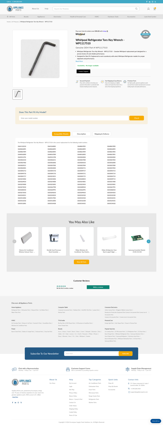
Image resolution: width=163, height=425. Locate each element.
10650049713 (111, 179)
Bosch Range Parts (109, 334)
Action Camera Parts (110, 310)
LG (75, 334)
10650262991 (81, 190)
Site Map (71, 389)
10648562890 (22, 154)
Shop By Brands (113, 386)
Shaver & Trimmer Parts (131, 323)
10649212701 (22, 157)
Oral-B (79, 334)
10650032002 (52, 162)
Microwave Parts (93, 393)
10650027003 (111, 160)
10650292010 (52, 192)
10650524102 (81, 198)
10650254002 (22, 179)
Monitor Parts (61, 312)
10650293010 (111, 192)
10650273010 (22, 192)
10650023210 (22, 160)
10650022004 (81, 157)
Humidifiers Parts (47, 323)
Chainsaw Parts (39, 331)
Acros (59, 331)
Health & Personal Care (78, 16)
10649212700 (52, 157)
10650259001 (111, 184)
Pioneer (96, 334)
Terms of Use (73, 415)
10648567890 (52, 154)
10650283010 (22, 190)
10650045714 (111, 173)
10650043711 (81, 173)
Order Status (73, 405)
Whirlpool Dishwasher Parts (125, 338)
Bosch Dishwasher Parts (111, 338)
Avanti (69, 331)
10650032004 (52, 168)
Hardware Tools (113, 16)
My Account (72, 383)
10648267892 (111, 152)
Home (8, 21)
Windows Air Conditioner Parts (19, 325)
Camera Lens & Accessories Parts (128, 317)
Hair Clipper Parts (119, 323)
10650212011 (52, 176)
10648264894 (81, 149)
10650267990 (52, 187)
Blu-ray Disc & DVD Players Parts (66, 323)
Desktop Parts (76, 310)
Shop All (110, 383)
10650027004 (81, 165)
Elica (99, 331)
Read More (15, 397)
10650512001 (22, 203)
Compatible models (61, 134)
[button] (155, 421)
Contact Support (83, 71)
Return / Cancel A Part (75, 399)
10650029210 (81, 162)
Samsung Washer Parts (110, 341)
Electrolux (94, 331)
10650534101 (81, 203)
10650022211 (52, 160)
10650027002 (22, 162)
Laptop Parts (96, 310)
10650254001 (81, 181)
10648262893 (52, 149)
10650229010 (22, 181)
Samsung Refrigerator (121, 336)
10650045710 (52, 173)
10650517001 (52, 198)
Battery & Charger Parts (28, 331)
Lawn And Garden (150, 16)
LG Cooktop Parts (109, 331)
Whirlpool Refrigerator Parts (122, 334)
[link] (157, 411)
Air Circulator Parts (16, 323)
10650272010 (22, 187)
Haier (67, 334)
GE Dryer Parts (141, 331)
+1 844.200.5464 (136, 388)
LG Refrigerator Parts (131, 331)
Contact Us (72, 402)
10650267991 (111, 187)
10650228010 (81, 179)
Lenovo (72, 334)
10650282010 (111, 190)
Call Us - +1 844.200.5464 (14, 1)
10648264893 (52, 152)
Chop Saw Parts (48, 331)
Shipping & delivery (102, 134)
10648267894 (81, 152)
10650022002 (111, 157)
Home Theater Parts (63, 325)
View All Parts (81, 262)
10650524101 (111, 201)
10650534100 (52, 203)
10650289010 (81, 187)
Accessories (131, 16)
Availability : (81, 65)
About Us (35, 9)
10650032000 (111, 162)
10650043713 (111, 171)
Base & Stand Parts (16, 331)
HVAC (97, 16)
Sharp (59, 336)
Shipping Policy (73, 409)
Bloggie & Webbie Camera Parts (124, 310)
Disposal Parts (34, 310)
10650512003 (52, 201)
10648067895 (81, 146)
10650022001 (22, 168)
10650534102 (111, 203)
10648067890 (111, 146)
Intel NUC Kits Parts (86, 310)
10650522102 (81, 195)
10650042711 (81, 168)
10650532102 (22, 201)
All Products (15, 21)
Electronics (57, 16)
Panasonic (85, 334)
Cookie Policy (73, 412)
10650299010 (81, 192)
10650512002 (22, 198)
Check (136, 118)
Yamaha (88, 336)
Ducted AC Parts (37, 323)
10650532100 (81, 201)
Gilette (60, 334)
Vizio (77, 336)
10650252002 (52, 179)
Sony (69, 336)
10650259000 (22, 184)
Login (70, 386)
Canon (82, 331)
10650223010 (81, 184)
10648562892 (81, 154)
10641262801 (52, 146)
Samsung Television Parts (137, 334)
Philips (90, 334)
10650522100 (111, 195)
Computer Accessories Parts (65, 310)
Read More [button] (79, 61)
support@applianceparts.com (139, 392)
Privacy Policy (73, 393)
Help (46, 9)
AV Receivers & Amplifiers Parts (84, 323)
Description (81, 134)
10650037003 (111, 168)
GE (63, 334)
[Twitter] (155, 1)
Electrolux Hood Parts (133, 336)
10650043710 (52, 171)
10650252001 (52, 184)
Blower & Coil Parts (27, 323)
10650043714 (111, 176)
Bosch (73, 331)
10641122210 (22, 146)
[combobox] (96, 9)
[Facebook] (147, 1)
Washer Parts (92, 402)
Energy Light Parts (109, 323)
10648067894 (22, 152)
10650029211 (22, 165)
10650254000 (52, 181)
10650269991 (52, 190)
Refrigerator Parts (16, 310)
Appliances (41, 16)
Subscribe (125, 353)
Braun (78, 331)
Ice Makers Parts (44, 310)
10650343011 (22, 195)
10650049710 (22, 173)
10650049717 (81, 171)
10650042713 (22, 171)
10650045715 (81, 176)
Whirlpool (82, 336)
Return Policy (73, 396)
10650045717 (22, 176)
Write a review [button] (98, 287)
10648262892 (111, 149)
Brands (26, 16)
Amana (64, 331)
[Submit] (136, 9)
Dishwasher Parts (26, 310)
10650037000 (111, 165)
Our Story (52, 383)
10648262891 (22, 149)
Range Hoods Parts (94, 396)
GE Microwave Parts (120, 331)
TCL (73, 336)
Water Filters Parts (16, 312)
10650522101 (111, 198)
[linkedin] (150, 1)
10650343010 (52, 195)
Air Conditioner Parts (95, 383)
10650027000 (81, 160)
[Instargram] (152, 1)
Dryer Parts (92, 389)
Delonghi (88, 331)
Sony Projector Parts (110, 336)
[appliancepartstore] (15, 9)
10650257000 (111, 181)
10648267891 (111, 154)
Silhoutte (65, 336)
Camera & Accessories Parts (111, 317)
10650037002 (52, 165)
